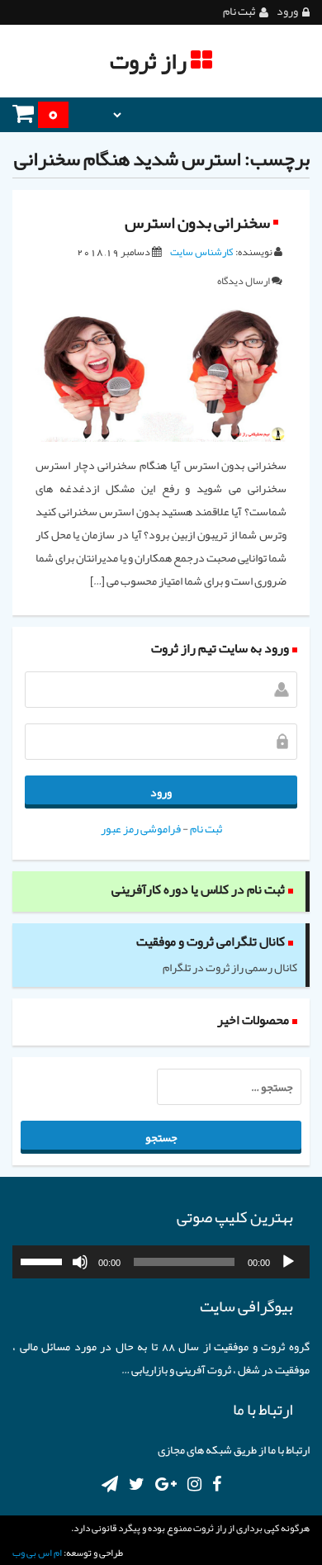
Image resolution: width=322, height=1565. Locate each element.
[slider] (44, 1260)
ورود (287, 11)
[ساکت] (80, 1262)
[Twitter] (136, 1484)
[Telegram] (110, 1484)
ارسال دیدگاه (243, 280)
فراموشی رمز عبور (141, 828)
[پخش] (288, 1262)
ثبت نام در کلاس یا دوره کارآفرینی (198, 889)
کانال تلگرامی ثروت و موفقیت (210, 941)
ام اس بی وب (37, 1553)
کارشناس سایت (202, 251)
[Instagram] (194, 1484)
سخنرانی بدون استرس (197, 222)
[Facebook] (216, 1484)
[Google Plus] (166, 1484)
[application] (161, 1261)
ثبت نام (239, 11)
